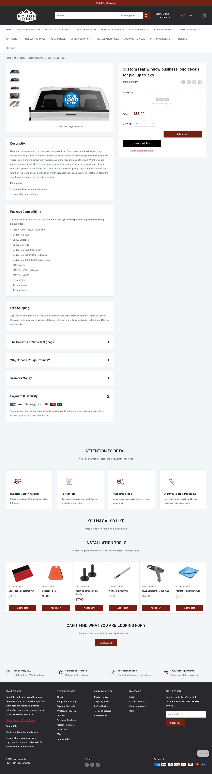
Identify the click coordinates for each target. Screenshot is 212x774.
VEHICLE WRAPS (187, 29)
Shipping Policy (102, 701)
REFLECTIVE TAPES (35, 38)
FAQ (59, 734)
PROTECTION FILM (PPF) (57, 29)
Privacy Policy (101, 696)
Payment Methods (66, 706)
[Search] (146, 15)
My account (162, 17)
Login (132, 696)
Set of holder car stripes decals (86, 592)
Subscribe (175, 722)
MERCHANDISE (58, 38)
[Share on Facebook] (183, 82)
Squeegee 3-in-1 (49, 590)
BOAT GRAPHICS (137, 29)
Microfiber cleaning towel (188, 590)
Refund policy (64, 738)
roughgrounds (130, 82)
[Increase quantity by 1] (152, 123)
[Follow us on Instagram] (92, 765)
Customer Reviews (66, 720)
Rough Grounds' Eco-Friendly (20, 720)
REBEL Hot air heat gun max (155, 590)
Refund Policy (101, 706)
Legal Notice (100, 715)
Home (8, 58)
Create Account (137, 701)
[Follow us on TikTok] (98, 765)
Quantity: (127, 123)
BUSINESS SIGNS (162, 29)
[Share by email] (200, 82)
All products (19, 58)
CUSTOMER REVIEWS (134, 38)
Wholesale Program (66, 710)
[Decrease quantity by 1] (137, 123)
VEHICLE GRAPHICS (27, 29)
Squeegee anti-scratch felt (21, 590)
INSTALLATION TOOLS (108, 38)
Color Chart (62, 729)
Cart (131, 710)
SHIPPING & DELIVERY (161, 38)
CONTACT (11, 48)
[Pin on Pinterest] (189, 82)
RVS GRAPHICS (85, 29)
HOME (9, 29)
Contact (61, 715)
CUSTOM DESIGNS (80, 38)
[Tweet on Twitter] (194, 82)
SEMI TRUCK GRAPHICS (112, 29)
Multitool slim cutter (118, 590)
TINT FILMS (11, 38)
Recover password (138, 706)
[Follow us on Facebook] (87, 765)
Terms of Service (102, 710)
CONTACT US (106, 642)
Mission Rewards (65, 724)
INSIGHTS (182, 38)
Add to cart (182, 134)
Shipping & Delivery (66, 701)
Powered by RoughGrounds (18, 763)
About (60, 696)
